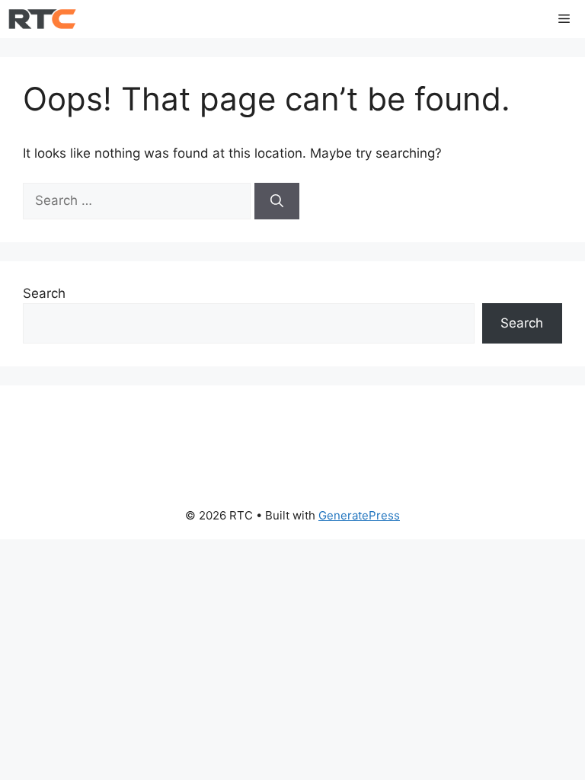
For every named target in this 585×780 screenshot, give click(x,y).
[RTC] (42, 19)
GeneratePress (359, 515)
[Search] (276, 201)
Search (44, 293)
